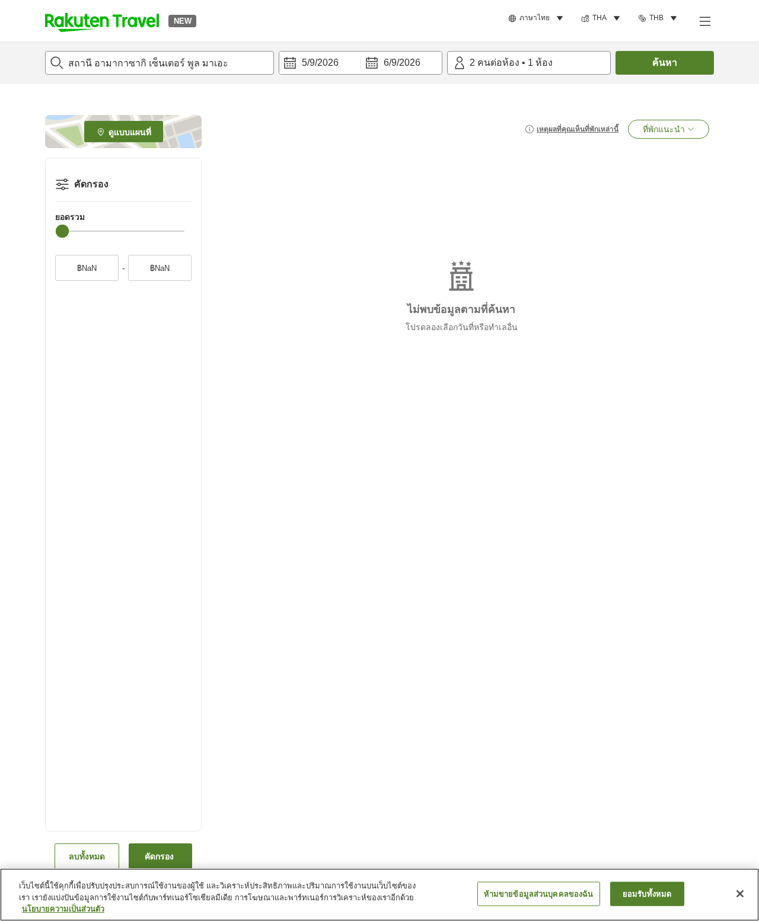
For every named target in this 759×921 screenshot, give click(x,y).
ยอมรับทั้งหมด (647, 893)
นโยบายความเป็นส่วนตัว (63, 908)
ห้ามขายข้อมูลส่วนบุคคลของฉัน (539, 893)
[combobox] (159, 63)
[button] (102, 20)
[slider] (62, 231)
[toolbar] (360, 63)
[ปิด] (740, 894)
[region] (379, 894)
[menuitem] (537, 18)
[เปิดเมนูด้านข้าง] (704, 20)
